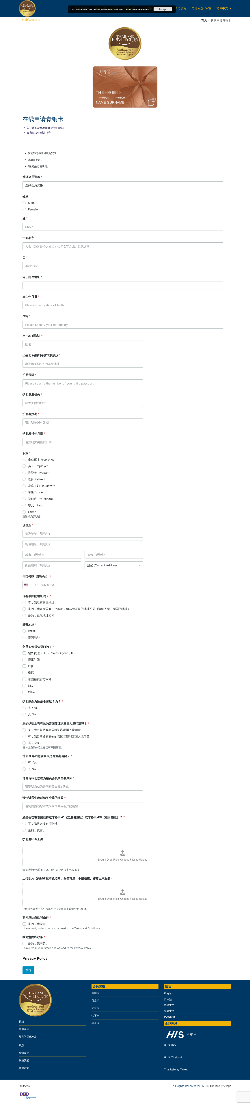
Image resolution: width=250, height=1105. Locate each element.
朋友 (31, 686)
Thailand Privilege (220, 1085)
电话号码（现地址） (37, 576)
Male (31, 203)
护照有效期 (31, 414)
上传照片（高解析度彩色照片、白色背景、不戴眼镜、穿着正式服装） (68, 878)
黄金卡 (95, 1000)
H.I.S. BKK (170, 1045)
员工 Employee (38, 466)
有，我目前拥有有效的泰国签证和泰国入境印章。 (60, 736)
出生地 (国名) (33, 335)
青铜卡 (95, 992)
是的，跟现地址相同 (41, 615)
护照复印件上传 (33, 839)
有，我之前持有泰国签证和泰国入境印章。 (56, 730)
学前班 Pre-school (40, 499)
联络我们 (24, 1060)
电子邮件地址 (32, 277)
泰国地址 (34, 637)
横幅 (31, 672)
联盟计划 (24, 1067)
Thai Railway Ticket (176, 1069)
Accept (162, 9)
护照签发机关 (32, 394)
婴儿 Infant (35, 505)
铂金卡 (95, 1007)
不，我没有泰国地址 (41, 602)
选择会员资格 (32, 177)
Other (32, 512)
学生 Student (37, 492)
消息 (21, 1045)
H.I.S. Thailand (173, 1057)
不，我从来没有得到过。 (44, 823)
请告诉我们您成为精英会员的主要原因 (48, 778)
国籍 (27, 316)
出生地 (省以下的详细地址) (41, 355)
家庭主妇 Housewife (41, 486)
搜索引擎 (34, 659)
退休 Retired (36, 479)
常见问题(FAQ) (201, 8)
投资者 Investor (38, 472)
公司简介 (24, 1052)
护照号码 (29, 375)
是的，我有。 (37, 830)
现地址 (32, 631)
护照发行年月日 (34, 433)
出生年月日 (31, 296)
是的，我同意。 (38, 924)
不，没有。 (35, 743)
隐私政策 (25, 1085)
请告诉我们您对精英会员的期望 (44, 797)
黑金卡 (95, 1023)
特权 (21, 1021)
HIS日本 (191, 1034)
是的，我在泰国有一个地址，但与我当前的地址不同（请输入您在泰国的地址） (79, 609)
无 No (32, 714)
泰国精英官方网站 (39, 679)
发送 (28, 970)
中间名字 (28, 238)
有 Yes (32, 708)
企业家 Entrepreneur (42, 459)
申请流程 (180, 8)
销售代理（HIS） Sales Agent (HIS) (52, 653)
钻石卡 (95, 1015)
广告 (31, 666)
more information (141, 9)
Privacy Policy (35, 958)
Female (33, 209)
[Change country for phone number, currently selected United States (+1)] (27, 585)
